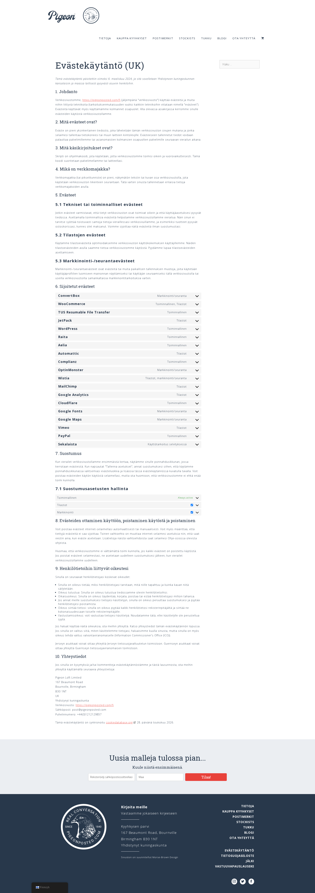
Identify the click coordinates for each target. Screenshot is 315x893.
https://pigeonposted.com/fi (101, 100)
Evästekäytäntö (239, 850)
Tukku (206, 38)
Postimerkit (163, 38)
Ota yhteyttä (243, 38)
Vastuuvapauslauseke (234, 866)
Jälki (250, 861)
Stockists (187, 38)
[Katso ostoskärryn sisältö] (262, 38)
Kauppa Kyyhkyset (132, 38)
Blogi (222, 38)
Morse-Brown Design (165, 857)
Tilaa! (206, 777)
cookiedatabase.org (119, 722)
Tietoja (105, 38)
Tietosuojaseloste (237, 856)
